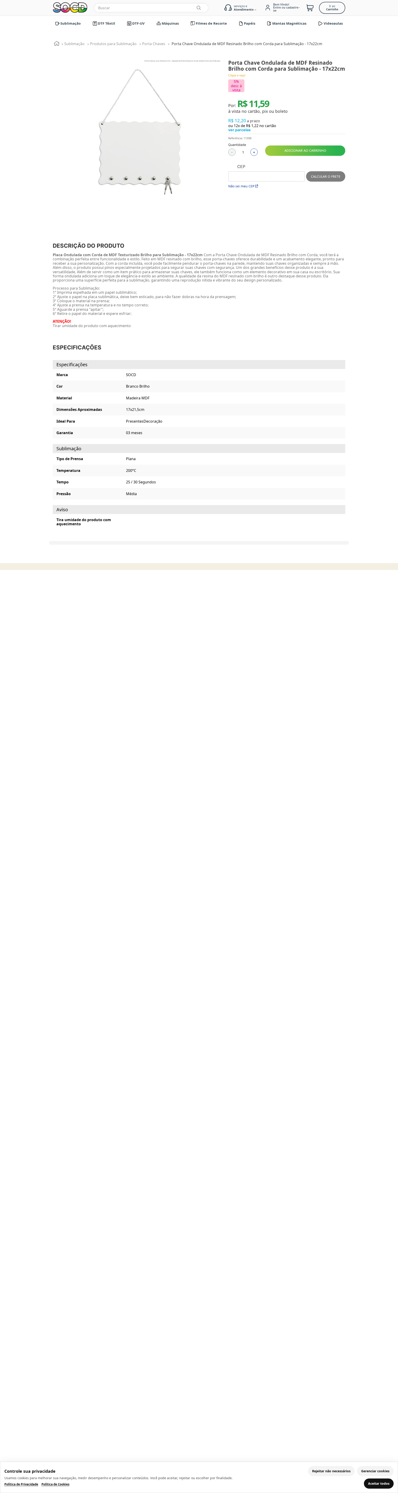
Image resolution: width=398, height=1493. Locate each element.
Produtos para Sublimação (113, 43)
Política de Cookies (55, 1484)
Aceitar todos (378, 1483)
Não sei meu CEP (241, 186)
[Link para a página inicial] (57, 44)
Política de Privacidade (21, 1484)
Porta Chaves (153, 43)
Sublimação (74, 43)
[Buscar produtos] (198, 8)
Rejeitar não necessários (331, 1471)
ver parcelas (239, 130)
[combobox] (151, 7)
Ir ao (332, 7)
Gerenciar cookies (375, 1471)
